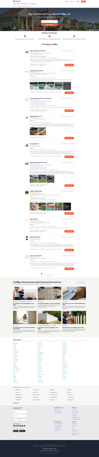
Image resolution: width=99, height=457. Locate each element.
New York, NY (70, 394)
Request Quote (69, 65)
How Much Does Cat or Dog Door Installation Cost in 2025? (24, 328)
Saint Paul (40, 356)
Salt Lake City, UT (53, 397)
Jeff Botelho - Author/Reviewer (19, 301)
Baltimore (40, 346)
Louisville (39, 343)
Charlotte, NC (36, 389)
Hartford (15, 365)
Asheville (39, 367)
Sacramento (15, 356)
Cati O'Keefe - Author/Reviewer (44, 325)
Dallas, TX (69, 389)
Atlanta (14, 378)
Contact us (74, 431)
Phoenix (14, 345)
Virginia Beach (65, 372)
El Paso (63, 359)
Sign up (19, 420)
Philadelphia (64, 346)
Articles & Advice (33, 3)
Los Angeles (15, 352)
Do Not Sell (50, 449)
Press (73, 428)
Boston (39, 348)
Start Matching (49, 24)
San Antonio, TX (70, 397)
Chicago (15, 380)
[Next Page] (60, 273)
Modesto (15, 354)
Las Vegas (40, 361)
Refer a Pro (74, 414)
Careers (73, 426)
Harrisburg (64, 345)
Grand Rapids (40, 352)
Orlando (14, 374)
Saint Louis (40, 359)
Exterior (18, 3)
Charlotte (40, 369)
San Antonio (64, 365)
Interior (14, 3)
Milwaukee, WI (18, 394)
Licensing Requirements (76, 419)
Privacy (43, 449)
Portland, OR (35, 397)
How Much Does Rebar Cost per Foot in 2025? (49, 303)
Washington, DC (70, 399)
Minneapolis (40, 354)
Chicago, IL (52, 389)
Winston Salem (41, 374)
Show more (72, 153)
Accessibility (55, 449)
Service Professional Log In (59, 423)
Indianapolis (15, 382)
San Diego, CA (18, 399)
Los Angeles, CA (53, 392)
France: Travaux (36, 445)
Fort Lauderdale (16, 369)
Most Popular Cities (17, 387)
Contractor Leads (57, 428)
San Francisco (16, 359)
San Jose (15, 361)
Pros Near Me (74, 415)
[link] (49, 52)
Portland (64, 343)
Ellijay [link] (20, 6)
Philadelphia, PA (18, 397)
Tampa (14, 376)
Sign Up (83, 1)
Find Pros (55, 409)
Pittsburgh (64, 348)
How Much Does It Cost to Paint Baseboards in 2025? (73, 304)
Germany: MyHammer (43, 445)
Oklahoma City (41, 382)
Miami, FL (69, 392)
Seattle (63, 374)
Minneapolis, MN (36, 394)
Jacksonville (15, 371)
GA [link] (16, 6)
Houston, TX (35, 392)
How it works (74, 423)
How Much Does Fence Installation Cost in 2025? (48, 328)
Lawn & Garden (23, 3)
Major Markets (17, 340)
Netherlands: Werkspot (56, 445)
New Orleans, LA (53, 394)
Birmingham (15, 343)
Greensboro (40, 371)
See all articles (81, 282)
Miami (14, 372)
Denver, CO (17, 392)
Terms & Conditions (56, 450)
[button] (34, 86)
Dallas (63, 358)
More (28, 3)
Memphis (64, 352)
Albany (39, 363)
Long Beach (15, 350)
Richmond (64, 371)
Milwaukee (64, 378)
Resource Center (75, 412)
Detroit (39, 350)
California (46, 449)
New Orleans (40, 345)
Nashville (64, 354)
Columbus (40, 380)
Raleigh (39, 372)
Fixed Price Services (57, 412)
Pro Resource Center (58, 426)
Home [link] (14, 6)
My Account (74, 409)
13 (57, 273)
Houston (64, 363)
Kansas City (40, 358)
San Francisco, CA (36, 399)
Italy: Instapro (50, 445)
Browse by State (25, 387)
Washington (15, 367)
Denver (14, 363)
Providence (64, 350)
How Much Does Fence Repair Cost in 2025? (73, 327)
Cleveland (40, 378)
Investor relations (75, 429)
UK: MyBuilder (63, 445)
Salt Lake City (65, 367)
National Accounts (57, 429)
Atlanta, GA (17, 389)
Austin (63, 356)
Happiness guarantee (76, 433)
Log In (78, 1)
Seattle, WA (52, 399)
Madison (64, 376)
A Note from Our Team (76, 417)
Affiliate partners (75, 434)
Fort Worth (64, 361)
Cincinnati (40, 376)
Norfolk (63, 369)
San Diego (15, 358)
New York (40, 365)
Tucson (14, 346)
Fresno (14, 348)
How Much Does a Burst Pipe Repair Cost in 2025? (23, 304)
